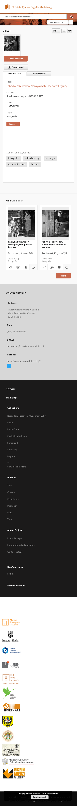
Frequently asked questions (21, 545)
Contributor (13, 499)
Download (17, 67)
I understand (39, 797)
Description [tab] (14, 74)
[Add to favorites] (63, 31)
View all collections (16, 466)
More (63, 275)
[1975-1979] (12, 106)
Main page (12, 397)
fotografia (11, 116)
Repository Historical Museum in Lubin (26, 415)
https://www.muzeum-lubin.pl (22, 361)
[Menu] (73, 3)
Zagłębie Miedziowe (17, 436)
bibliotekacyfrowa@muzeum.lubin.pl (25, 346)
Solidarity (12, 449)
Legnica (35, 164)
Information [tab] (39, 74)
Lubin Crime (13, 429)
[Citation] (70, 31)
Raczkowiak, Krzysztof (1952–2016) (24, 96)
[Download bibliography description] (17, 267)
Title (9, 485)
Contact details (15, 551)
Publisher (12, 505)
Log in (10, 573)
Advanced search (57, 22)
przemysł (50, 158)
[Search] (72, 16)
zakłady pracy (32, 158)
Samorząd (12, 442)
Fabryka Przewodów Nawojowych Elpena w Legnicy (20, 244)
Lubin (10, 422)
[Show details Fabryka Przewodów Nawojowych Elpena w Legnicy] (33, 267)
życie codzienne (16, 164)
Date (9, 512)
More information (50, 793)
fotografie (13, 158)
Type (9, 519)
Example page (14, 538)
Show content (15, 58)
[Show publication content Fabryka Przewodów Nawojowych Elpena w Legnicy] (25, 267)
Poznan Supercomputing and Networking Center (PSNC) (39, 800)
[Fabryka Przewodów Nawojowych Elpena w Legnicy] (12, 43)
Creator (11, 492)
